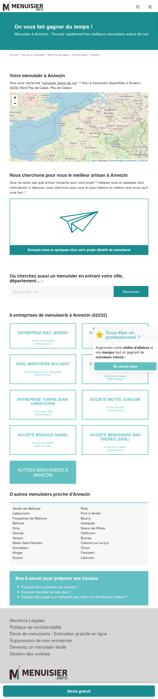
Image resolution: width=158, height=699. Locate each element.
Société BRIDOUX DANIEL (43, 435)
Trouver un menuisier (32, 55)
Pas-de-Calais (80, 55)
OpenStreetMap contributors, (124, 160)
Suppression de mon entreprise (41, 640)
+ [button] (15, 97)
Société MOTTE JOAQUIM (115, 399)
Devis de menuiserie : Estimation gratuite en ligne (58, 633)
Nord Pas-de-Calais (58, 55)
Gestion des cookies (30, 653)
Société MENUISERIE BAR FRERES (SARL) (115, 437)
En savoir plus (125, 366)
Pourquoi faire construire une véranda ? (49, 586)
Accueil (14, 55)
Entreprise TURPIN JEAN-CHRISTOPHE (43, 401)
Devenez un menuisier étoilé (38, 647)
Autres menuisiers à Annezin (43, 472)
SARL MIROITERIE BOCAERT (43, 363)
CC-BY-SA (142, 160)
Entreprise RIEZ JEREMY (43, 332)
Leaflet (93, 160)
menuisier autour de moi (59, 82)
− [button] (15, 103)
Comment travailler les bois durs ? (46, 591)
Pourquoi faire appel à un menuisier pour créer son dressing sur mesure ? (74, 596)
